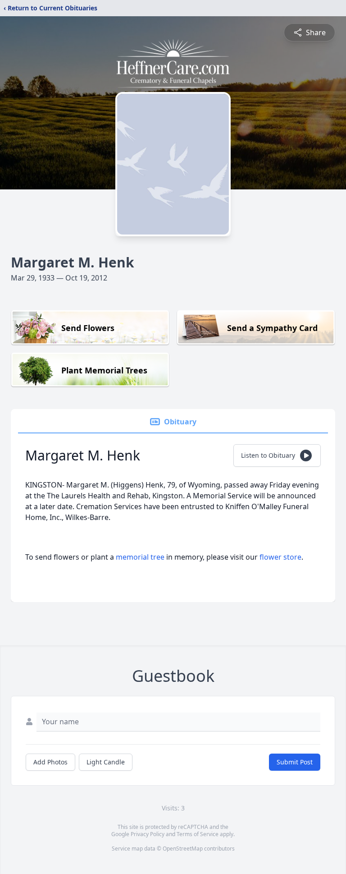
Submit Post (295, 762)
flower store (280, 557)
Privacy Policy (147, 834)
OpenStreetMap (183, 848)
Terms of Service (198, 834)
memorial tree (140, 557)
